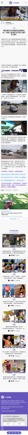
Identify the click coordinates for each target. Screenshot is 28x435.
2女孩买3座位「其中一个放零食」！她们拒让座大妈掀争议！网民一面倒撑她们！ (14, 277)
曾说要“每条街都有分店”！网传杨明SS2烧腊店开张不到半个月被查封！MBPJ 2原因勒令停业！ (14, 378)
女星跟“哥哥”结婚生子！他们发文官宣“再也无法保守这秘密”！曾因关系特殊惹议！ (14, 302)
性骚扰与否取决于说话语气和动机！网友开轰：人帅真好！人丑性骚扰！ (14, 174)
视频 (2, 429)
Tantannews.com (5, 400)
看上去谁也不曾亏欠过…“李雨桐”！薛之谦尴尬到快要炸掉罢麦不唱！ (14, 177)
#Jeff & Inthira (8, 190)
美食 (2, 427)
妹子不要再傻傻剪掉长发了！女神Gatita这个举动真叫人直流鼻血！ (14, 180)
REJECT (8, 423)
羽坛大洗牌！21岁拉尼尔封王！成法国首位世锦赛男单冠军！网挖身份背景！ (14, 352)
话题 (14, 28)
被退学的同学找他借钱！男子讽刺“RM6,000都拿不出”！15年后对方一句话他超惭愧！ (14, 327)
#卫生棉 (15, 190)
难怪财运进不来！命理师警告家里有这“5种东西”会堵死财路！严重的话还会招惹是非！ (14, 252)
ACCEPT (19, 423)
